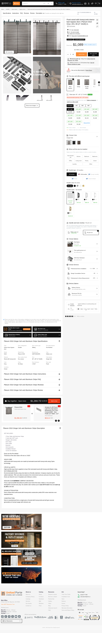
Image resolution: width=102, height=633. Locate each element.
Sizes (63, 599)
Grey (5, 364)
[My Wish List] (95, 3)
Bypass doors (22, 9)
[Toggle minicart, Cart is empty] (99, 3)
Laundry (74, 164)
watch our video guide (72, 101)
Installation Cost (66, 596)
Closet (5, 369)
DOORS (8, 9)
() (75, 49)
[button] (17, 329)
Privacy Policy (65, 605)
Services (28, 601)
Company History (30, 596)
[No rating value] (69, 316)
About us (28, 594)
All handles (72, 174)
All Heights (70, 105)
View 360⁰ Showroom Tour (8, 604)
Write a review (80, 49)
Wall (40, 601)
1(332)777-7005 (62, 4)
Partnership (51, 599)
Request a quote (52, 594)
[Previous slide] (99, 85)
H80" (76, 105)
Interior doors (14, 9)
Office (70, 160)
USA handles (84, 174)
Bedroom (86, 156)
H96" (88, 105)
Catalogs (28, 599)
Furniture (41, 596)
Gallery (50, 601)
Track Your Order (66, 594)
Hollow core (49, 354)
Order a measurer (91, 100)
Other (90, 164)
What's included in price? (90, 44)
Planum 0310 (18, 407)
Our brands (29, 603)
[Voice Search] (48, 3)
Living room (79, 160)
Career (63, 603)
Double (20, 347)
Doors (40, 594)
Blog (49, 605)
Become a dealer (52, 596)
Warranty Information (67, 608)
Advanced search (52, 608)
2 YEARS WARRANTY (72, 304)
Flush (47, 364)
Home (2, 9)
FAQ (49, 610)
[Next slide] (99, 82)
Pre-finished (49, 347)
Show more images (31, 105)
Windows (41, 603)
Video (49, 603)
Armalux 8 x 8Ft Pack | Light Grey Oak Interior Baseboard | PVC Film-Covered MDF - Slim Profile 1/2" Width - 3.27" (52, 410)
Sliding (33, 347)
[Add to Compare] (97, 23)
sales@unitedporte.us (77, 4)
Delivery (64, 601)
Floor (40, 605)
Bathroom (94, 156)
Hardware (41, 599)
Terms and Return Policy (68, 610)
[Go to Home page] (6, 3)
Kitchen (78, 156)
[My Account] (88, 3)
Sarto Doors (89, 70)
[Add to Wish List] (97, 20)
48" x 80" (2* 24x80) (37, 359)
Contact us (28, 605)
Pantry (86, 160)
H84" (82, 105)
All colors (70, 186)
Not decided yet (70, 156)
